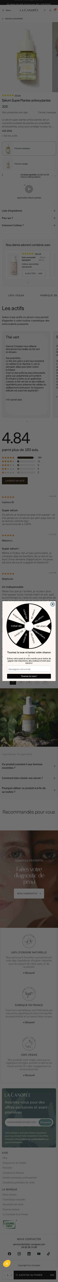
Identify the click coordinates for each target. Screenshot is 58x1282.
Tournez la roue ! (29, 676)
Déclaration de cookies (44, 1268)
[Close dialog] (53, 604)
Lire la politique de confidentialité (17, 1268)
